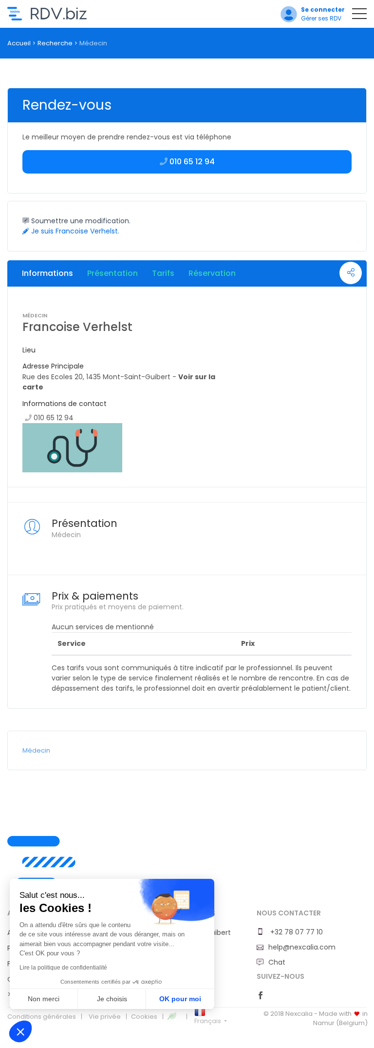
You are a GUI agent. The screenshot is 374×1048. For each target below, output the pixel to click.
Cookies (144, 1016)
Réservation (212, 273)
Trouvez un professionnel (47, 13)
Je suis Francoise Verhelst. (74, 231)
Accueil (19, 43)
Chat (276, 962)
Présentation (112, 273)
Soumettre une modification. (80, 221)
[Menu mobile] (359, 15)
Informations (47, 273)
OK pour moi (180, 999)
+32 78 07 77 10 (295, 932)
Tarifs (163, 273)
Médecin (36, 750)
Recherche (55, 43)
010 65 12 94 (54, 418)
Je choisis (112, 999)
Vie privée (105, 1016)
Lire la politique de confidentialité (63, 967)
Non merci (43, 999)
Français (208, 1021)
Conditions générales (41, 1016)
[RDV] (187, 872)
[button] (20, 1031)
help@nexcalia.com (302, 947)
